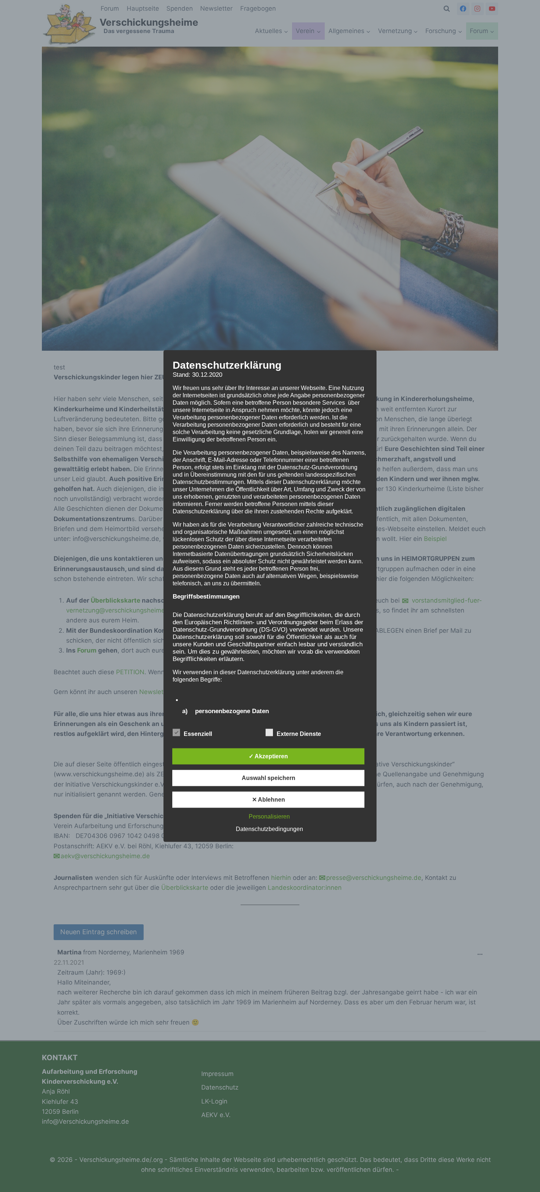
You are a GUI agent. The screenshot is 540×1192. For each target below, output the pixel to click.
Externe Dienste (299, 733)
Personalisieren (269, 816)
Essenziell (198, 733)
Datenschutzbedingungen (269, 829)
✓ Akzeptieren (268, 756)
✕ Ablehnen (268, 799)
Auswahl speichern (268, 777)
